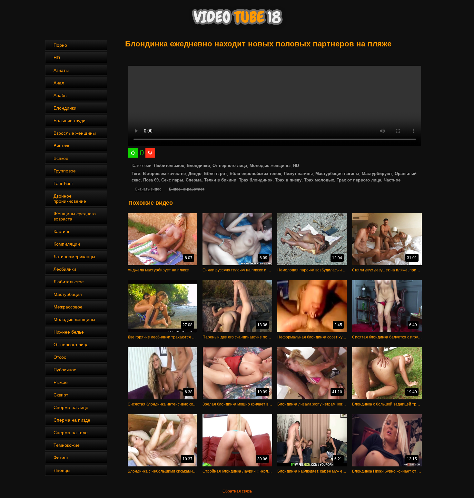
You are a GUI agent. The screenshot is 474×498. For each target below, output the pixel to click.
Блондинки (65, 108)
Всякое (61, 158)
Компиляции (67, 244)
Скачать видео (148, 189)
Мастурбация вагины (337, 173)
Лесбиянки (65, 269)
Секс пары (172, 180)
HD (57, 57)
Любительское (69, 281)
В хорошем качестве (164, 173)
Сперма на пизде (72, 420)
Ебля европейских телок (255, 173)
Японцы (62, 470)
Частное (392, 180)
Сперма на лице (71, 407)
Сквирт (61, 394)
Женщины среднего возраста (75, 216)
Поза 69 (151, 180)
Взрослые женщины (75, 133)
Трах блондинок (255, 180)
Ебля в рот (215, 173)
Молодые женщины (74, 319)
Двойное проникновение (70, 198)
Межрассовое (68, 306)
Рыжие (61, 382)
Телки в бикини (220, 180)
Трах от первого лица (359, 180)
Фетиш (61, 457)
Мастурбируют (377, 173)
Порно (60, 45)
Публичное (65, 369)
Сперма (194, 180)
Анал (59, 82)
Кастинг (62, 231)
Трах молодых (319, 180)
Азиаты (61, 70)
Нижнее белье (69, 332)
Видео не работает (186, 189)
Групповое (65, 170)
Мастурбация (68, 294)
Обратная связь (237, 491)
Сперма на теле (71, 432)
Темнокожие (67, 445)
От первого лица (71, 344)
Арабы (60, 95)
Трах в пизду (288, 180)
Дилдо (195, 173)
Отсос (60, 357)
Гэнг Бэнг (63, 183)
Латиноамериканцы (74, 256)
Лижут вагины (298, 173)
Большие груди (69, 120)
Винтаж (61, 145)
